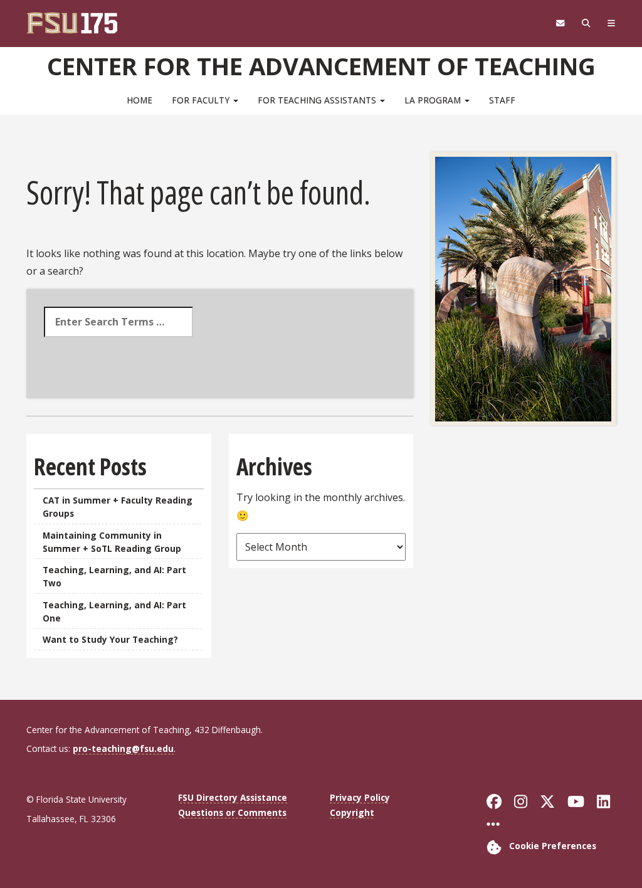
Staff (502, 100)
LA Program (433, 100)
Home (139, 100)
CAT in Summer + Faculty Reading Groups (117, 506)
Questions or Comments (232, 812)
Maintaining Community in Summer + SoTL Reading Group (112, 541)
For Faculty (202, 100)
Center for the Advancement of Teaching (321, 66)
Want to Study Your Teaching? (110, 639)
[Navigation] (611, 23)
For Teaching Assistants (318, 100)
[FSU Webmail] (560, 23)
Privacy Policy (360, 797)
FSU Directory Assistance (232, 797)
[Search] (586, 23)
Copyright (352, 812)
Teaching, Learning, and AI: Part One (114, 611)
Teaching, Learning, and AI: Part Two (114, 576)
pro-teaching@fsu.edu (123, 748)
